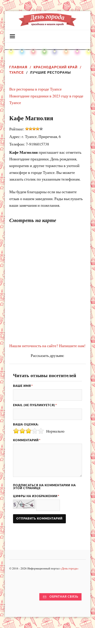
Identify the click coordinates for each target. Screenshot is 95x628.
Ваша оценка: (26, 424)
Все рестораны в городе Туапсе (35, 89)
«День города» (69, 568)
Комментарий (27, 440)
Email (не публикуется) (35, 405)
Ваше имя (23, 386)
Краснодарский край (56, 67)
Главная (18, 67)
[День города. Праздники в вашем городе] (47, 24)
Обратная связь (63, 596)
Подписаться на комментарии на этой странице (44, 487)
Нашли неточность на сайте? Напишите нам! (47, 345)
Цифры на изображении (36, 496)
